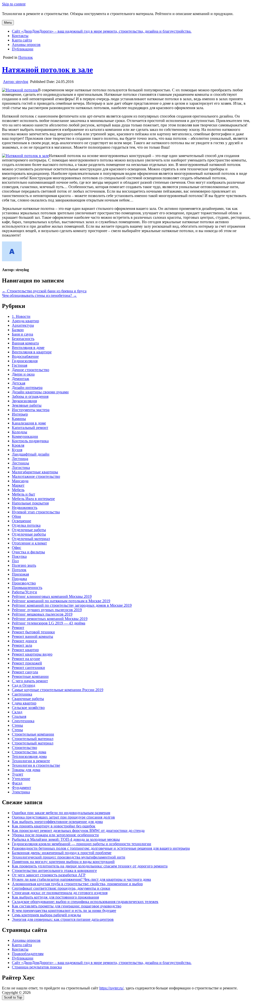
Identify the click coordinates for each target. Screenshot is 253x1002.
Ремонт (18, 627)
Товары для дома (26, 770)
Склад (17, 712)
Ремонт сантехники (28, 667)
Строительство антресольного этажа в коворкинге (54, 870)
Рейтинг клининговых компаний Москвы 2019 (52, 596)
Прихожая (20, 574)
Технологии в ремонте (31, 761)
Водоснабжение (25, 356)
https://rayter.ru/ (111, 988)
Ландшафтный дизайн (30, 454)
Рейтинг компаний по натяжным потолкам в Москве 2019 (61, 601)
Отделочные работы (29, 530)
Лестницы (20, 463)
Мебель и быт (23, 494)
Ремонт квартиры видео (32, 654)
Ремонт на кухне (26, 659)
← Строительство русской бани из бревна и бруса (44, 291)
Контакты (20, 36)
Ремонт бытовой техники (33, 632)
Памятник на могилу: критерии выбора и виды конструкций (63, 862)
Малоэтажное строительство (36, 476)
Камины (19, 419)
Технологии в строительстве (36, 765)
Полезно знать (24, 565)
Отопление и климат (29, 543)
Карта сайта (22, 40)
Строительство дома (29, 752)
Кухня (17, 450)
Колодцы (19, 432)
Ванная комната (25, 343)
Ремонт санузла (25, 672)
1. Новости (21, 316)
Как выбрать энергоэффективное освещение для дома (57, 822)
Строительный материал (32, 739)
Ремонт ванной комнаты (32, 636)
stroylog (15, 82)
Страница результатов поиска (37, 967)
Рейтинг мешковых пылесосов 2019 (42, 614)
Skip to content (13, 4)
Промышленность (27, 587)
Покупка (19, 556)
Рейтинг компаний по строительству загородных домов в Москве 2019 (72, 605)
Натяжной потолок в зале (47, 69)
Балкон (18, 330)
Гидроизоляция (25, 361)
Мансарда (20, 481)
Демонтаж (20, 379)
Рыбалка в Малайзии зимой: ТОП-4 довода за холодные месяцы (66, 839)
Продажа (19, 579)
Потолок (25, 57)
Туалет (17, 774)
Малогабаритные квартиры (35, 472)
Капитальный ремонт (30, 427)
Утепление (21, 779)
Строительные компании (33, 734)
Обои (16, 516)
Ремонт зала (22, 645)
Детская (18, 383)
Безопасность (23, 339)
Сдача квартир (24, 703)
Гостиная (19, 365)
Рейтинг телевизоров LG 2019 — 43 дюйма (48, 623)
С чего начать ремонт (30, 681)
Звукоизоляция (24, 401)
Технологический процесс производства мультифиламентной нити (68, 857)
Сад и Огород (23, 685)
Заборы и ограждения (30, 396)
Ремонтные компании (30, 676)
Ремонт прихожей (27, 663)
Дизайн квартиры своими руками (40, 392)
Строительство (24, 747)
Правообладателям (27, 954)
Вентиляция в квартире (32, 352)
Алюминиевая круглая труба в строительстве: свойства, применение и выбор (77, 884)
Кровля (18, 445)
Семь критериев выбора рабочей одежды (46, 915)
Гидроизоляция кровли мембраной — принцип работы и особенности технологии (81, 844)
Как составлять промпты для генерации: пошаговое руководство (66, 906)
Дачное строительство (30, 370)
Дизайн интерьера (27, 387)
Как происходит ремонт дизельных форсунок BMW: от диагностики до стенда (78, 830)
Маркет (18, 485)
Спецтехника (23, 721)
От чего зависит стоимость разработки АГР (48, 875)
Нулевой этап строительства (36, 512)
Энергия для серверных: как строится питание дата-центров (63, 919)
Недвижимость (24, 507)
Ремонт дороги (24, 641)
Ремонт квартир (25, 650)
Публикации (22, 49)
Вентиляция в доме (28, 347)
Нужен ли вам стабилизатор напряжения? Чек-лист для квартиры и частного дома (81, 879)
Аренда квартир (25, 321)
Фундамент (21, 787)
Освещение (21, 521)
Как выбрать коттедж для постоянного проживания (55, 897)
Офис (16, 547)
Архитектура (23, 325)
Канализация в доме (29, 423)
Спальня (19, 716)
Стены (17, 725)
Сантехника (22, 694)
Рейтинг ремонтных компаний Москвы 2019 (49, 619)
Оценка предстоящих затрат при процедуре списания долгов (63, 817)
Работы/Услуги (24, 592)
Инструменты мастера (30, 410)
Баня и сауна (22, 334)
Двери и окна (23, 374)
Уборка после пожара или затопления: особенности (55, 835)
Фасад (17, 783)
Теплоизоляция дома (29, 756)
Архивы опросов (26, 44)
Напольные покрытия (30, 503)
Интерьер (20, 414)
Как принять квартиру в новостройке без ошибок (53, 826)
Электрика (21, 792)
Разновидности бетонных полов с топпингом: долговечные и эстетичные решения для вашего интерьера (101, 848)
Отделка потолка (26, 525)
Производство (24, 583)
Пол (15, 561)
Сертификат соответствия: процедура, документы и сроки (61, 888)
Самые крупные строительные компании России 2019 (57, 690)
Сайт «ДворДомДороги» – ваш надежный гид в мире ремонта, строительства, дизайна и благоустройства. (101, 31)
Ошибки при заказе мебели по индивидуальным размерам (61, 813)
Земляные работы (27, 405)
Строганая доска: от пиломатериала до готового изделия (59, 893)
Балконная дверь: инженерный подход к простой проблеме (61, 853)
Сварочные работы (28, 699)
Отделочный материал (31, 539)
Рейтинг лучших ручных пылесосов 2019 (47, 610)
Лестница (20, 459)
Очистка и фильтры (28, 552)
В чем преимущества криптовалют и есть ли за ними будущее (64, 910)
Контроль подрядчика (30, 441)
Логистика (21, 467)
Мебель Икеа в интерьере (33, 499)
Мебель (18, 490)
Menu (8, 22)
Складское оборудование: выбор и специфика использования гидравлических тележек (85, 902)
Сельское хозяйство (28, 707)
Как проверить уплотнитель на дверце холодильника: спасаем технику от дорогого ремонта (90, 866)
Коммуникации (25, 436)
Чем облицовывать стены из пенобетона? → (39, 295)
